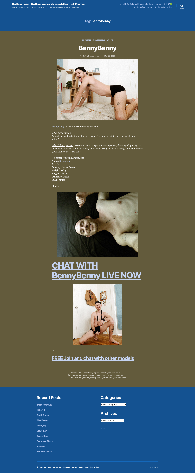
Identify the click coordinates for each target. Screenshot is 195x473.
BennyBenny (97, 48)
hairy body (105, 375)
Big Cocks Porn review (143, 7)
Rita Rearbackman (92, 56)
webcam (117, 378)
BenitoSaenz (43, 415)
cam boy (111, 373)
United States (108, 378)
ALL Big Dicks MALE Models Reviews (138, 4)
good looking (95, 375)
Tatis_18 (41, 410)
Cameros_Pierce (45, 441)
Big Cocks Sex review (163, 7)
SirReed (41, 446)
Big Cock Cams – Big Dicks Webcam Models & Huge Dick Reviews (72, 467)
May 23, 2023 (109, 56)
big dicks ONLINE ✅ (164, 4)
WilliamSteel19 (44, 451)
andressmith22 (44, 405)
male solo (74, 378)
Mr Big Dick (105, 428)
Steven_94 (42, 431)
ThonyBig (41, 425)
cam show (119, 373)
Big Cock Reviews (102, 428)
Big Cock (96, 373)
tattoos (99, 378)
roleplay (93, 378)
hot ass (112, 375)
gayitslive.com (84, 375)
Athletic (74, 373)
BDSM (79, 373)
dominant (74, 375)
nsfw (80, 378)
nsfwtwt (86, 378)
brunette (104, 373)
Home (118, 4)
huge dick (119, 375)
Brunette (86, 40)
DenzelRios (42, 436)
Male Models (99, 40)
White (110, 40)
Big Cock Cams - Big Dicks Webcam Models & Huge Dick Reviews (48, 4)
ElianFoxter (42, 420)
